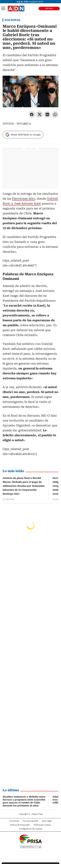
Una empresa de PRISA (30, 839)
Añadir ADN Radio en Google (26, 134)
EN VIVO (49, 8)
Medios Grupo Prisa (30, 847)
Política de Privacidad (20, 825)
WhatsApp (55, 114)
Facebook (31, 114)
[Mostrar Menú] (3, 8)
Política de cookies (42, 825)
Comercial (14, 821)
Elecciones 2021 (23, 198)
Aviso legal (47, 821)
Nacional (13, 20)
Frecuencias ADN (30, 821)
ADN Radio (16, 8)
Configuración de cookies (30, 828)
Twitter (39, 114)
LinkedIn (47, 114)
